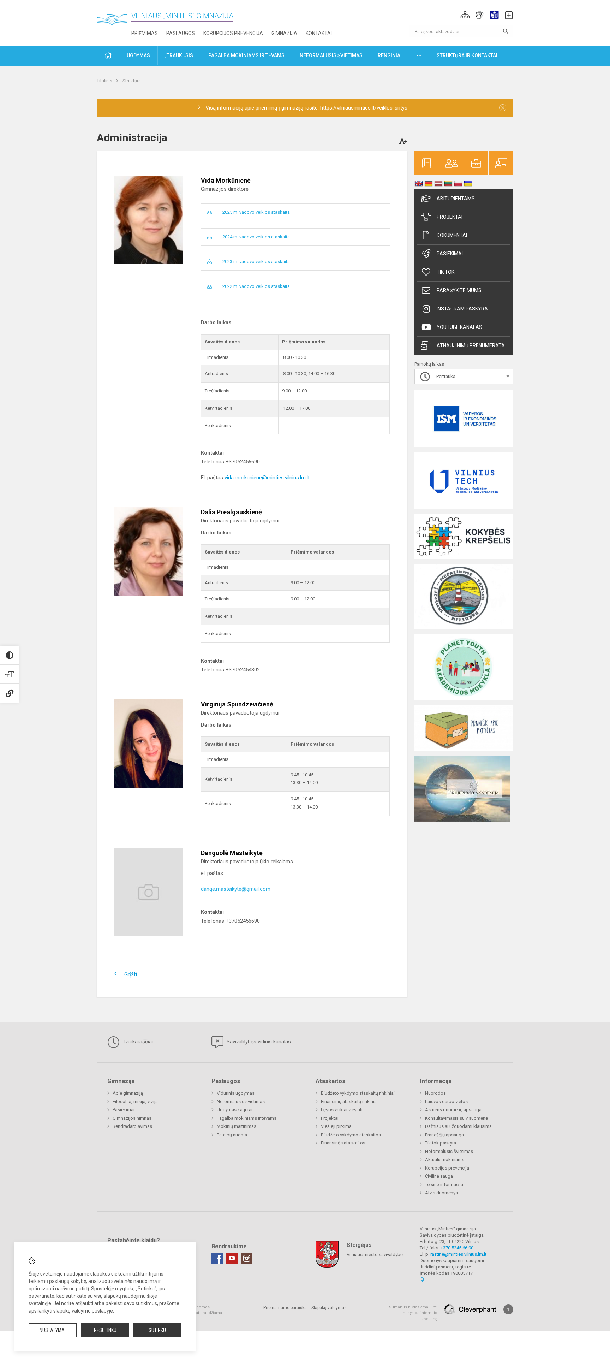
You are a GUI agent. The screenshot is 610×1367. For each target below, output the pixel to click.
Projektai (449, 217)
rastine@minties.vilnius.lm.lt (458, 1254)
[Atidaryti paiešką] (505, 31)
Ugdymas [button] (138, 55)
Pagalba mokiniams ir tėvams (246, 1118)
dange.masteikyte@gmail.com (235, 889)
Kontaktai (319, 33)
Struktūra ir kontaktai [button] (467, 55)
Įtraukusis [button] (179, 55)
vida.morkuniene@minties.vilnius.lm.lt (267, 477)
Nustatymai (53, 1330)
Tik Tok (445, 272)
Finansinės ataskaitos (343, 1143)
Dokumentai (452, 235)
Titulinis (105, 80)
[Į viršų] (508, 1309)
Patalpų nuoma (232, 1134)
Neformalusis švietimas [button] (331, 55)
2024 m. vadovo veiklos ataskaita (256, 236)
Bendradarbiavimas (132, 1126)
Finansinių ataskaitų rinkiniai (349, 1101)
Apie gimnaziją (128, 1093)
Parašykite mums (459, 290)
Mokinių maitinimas (236, 1126)
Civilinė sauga (439, 1176)
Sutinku (157, 1330)
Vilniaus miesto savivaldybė (375, 1254)
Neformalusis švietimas (241, 1101)
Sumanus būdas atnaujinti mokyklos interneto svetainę (413, 1313)
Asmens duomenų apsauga (453, 1109)
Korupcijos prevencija (233, 33)
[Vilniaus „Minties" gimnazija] (114, 21)
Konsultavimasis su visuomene (456, 1118)
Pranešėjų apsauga (444, 1134)
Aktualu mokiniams (444, 1159)
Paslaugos (180, 33)
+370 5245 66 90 (457, 1247)
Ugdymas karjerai (234, 1109)
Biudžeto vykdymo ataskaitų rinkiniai (358, 1093)
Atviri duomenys (441, 1192)
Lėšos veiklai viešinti (342, 1109)
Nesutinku (105, 1330)
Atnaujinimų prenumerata (471, 345)
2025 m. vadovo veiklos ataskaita (256, 212)
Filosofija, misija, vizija (135, 1101)
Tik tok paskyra (440, 1143)
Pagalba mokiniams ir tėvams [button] (246, 55)
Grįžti (130, 974)
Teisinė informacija (444, 1184)
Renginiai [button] (390, 55)
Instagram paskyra (462, 309)
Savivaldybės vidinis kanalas (258, 1041)
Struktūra (131, 80)
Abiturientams (456, 198)
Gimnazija (284, 33)
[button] (465, 15)
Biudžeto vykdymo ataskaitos (351, 1134)
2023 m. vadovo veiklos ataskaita (256, 261)
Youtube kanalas (459, 327)
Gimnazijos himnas (132, 1118)
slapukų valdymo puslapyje (83, 1311)
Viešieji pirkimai (337, 1126)
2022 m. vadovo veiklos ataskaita (256, 286)
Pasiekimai (450, 253)
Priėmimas (144, 33)
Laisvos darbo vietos (446, 1101)
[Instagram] (246, 1258)
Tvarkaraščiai (137, 1041)
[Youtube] (232, 1258)
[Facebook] (217, 1258)
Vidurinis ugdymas (236, 1093)
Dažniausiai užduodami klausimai (459, 1126)
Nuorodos (435, 1093)
